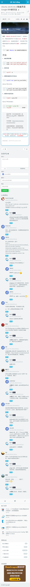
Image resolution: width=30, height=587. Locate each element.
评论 (2, 156)
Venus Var (7, 226)
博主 (14, 212)
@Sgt (11, 468)
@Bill (11, 364)
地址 (2, 184)
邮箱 (2, 177)
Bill (6, 347)
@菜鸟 (11, 340)
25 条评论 (5, 14)
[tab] (5, 501)
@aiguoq (12, 263)
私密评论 (22, 168)
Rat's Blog (11, 116)
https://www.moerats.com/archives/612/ (15, 121)
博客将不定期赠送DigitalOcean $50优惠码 (16, 515)
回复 (7, 210)
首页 (5, 19)
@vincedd (12, 419)
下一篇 (26, 149)
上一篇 (4, 149)
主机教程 (18, 14)
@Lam (11, 318)
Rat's (4, 12)
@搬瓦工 (12, 385)
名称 (2, 171)
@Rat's (11, 272)
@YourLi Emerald (14, 217)
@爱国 (11, 491)
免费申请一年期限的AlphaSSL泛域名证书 (16, 527)
